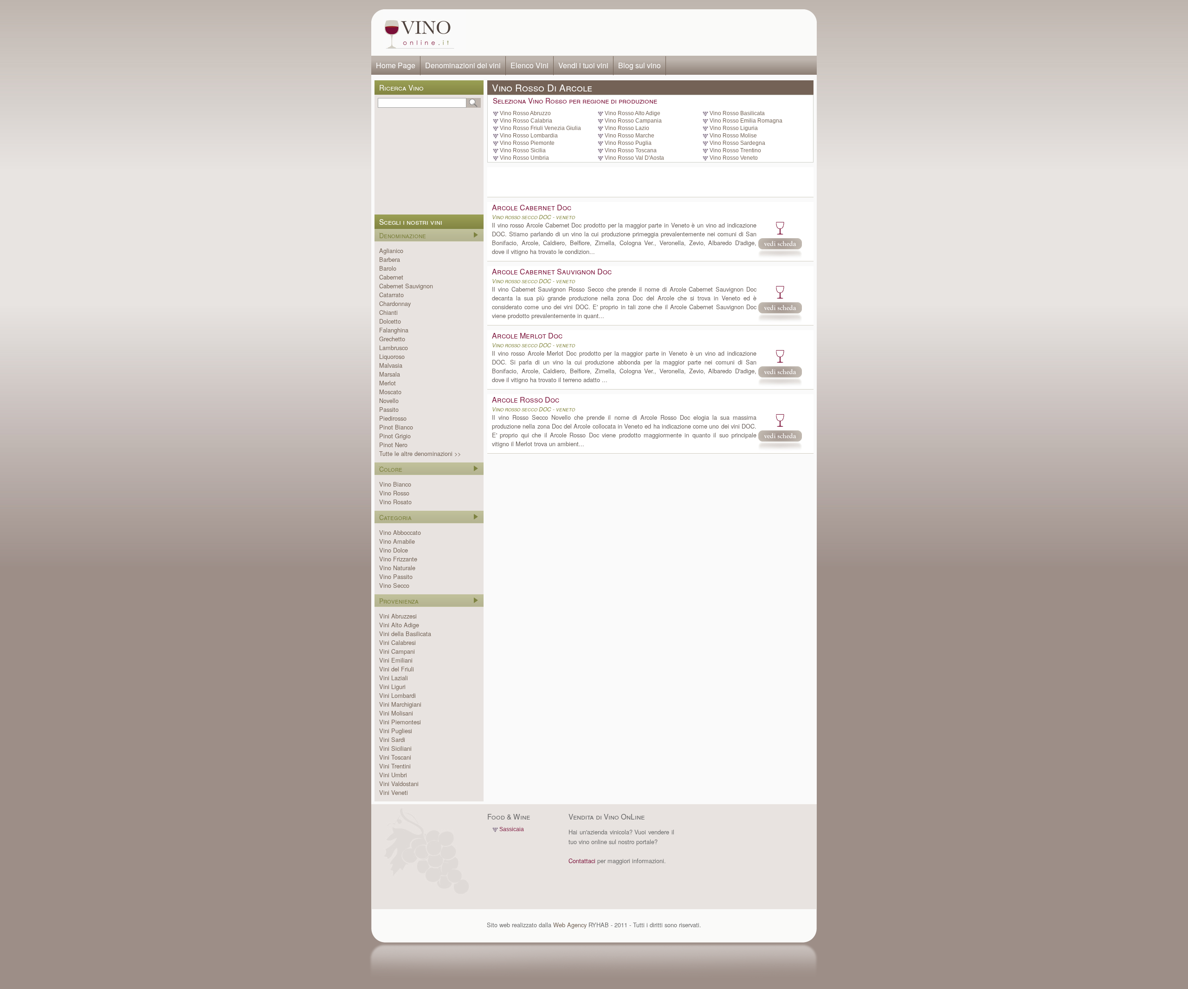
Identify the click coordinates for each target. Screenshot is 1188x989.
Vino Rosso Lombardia (529, 135)
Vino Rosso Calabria (526, 120)
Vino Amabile (397, 541)
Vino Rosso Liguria (734, 128)
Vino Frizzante (398, 558)
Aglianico (391, 250)
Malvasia (390, 365)
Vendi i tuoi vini (583, 65)
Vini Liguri (392, 686)
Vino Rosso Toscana (631, 150)
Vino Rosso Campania (633, 120)
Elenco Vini (529, 65)
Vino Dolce (393, 550)
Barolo (387, 268)
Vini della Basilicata (405, 633)
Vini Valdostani (399, 783)
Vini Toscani (395, 757)
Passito (389, 409)
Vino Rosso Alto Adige (632, 113)
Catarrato (391, 294)
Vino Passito (396, 576)
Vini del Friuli (396, 668)
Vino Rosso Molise (733, 135)
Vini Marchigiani (400, 704)
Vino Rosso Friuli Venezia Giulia (540, 128)
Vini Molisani (396, 713)
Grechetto (392, 338)
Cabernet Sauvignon (406, 285)
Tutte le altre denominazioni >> (420, 453)
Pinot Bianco (396, 427)
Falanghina (393, 329)
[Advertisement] (638, 32)
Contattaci (581, 860)
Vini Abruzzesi (398, 616)
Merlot (387, 382)
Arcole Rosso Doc (525, 399)
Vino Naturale (397, 567)
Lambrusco (393, 347)
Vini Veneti (393, 792)
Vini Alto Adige (399, 624)
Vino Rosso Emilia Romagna (746, 120)
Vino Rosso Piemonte (527, 143)
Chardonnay (395, 303)
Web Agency (570, 924)
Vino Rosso (394, 492)
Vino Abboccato (400, 532)
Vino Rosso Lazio (627, 128)
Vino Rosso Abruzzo (525, 113)
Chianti (388, 312)
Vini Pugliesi (395, 730)
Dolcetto (390, 321)
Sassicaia (511, 829)
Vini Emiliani (396, 660)
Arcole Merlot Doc (527, 335)
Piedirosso (393, 418)
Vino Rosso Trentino (735, 150)
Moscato (390, 391)
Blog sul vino (639, 65)
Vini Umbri (393, 774)
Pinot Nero (393, 444)
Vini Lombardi (397, 695)
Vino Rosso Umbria (524, 158)
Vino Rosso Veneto (734, 158)
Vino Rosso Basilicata (737, 113)
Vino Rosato (395, 501)
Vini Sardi (392, 739)
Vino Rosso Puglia (628, 143)
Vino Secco (394, 585)
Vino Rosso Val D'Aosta (634, 158)
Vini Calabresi (397, 642)
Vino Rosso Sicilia (523, 150)
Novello (389, 400)
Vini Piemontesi (400, 721)
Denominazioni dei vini (463, 65)
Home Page (395, 65)
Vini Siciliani (395, 748)
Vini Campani (397, 651)
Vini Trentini (395, 765)
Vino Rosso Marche (629, 135)
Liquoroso (392, 356)
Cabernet (391, 277)
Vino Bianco (395, 484)
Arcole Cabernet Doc (531, 207)
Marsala (389, 374)
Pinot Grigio (395, 435)
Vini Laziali (393, 677)
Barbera (389, 259)
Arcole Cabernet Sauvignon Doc (552, 271)
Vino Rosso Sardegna (737, 143)
